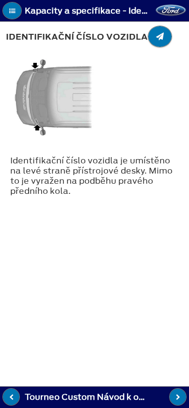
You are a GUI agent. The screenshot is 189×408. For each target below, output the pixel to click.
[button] (12, 10)
